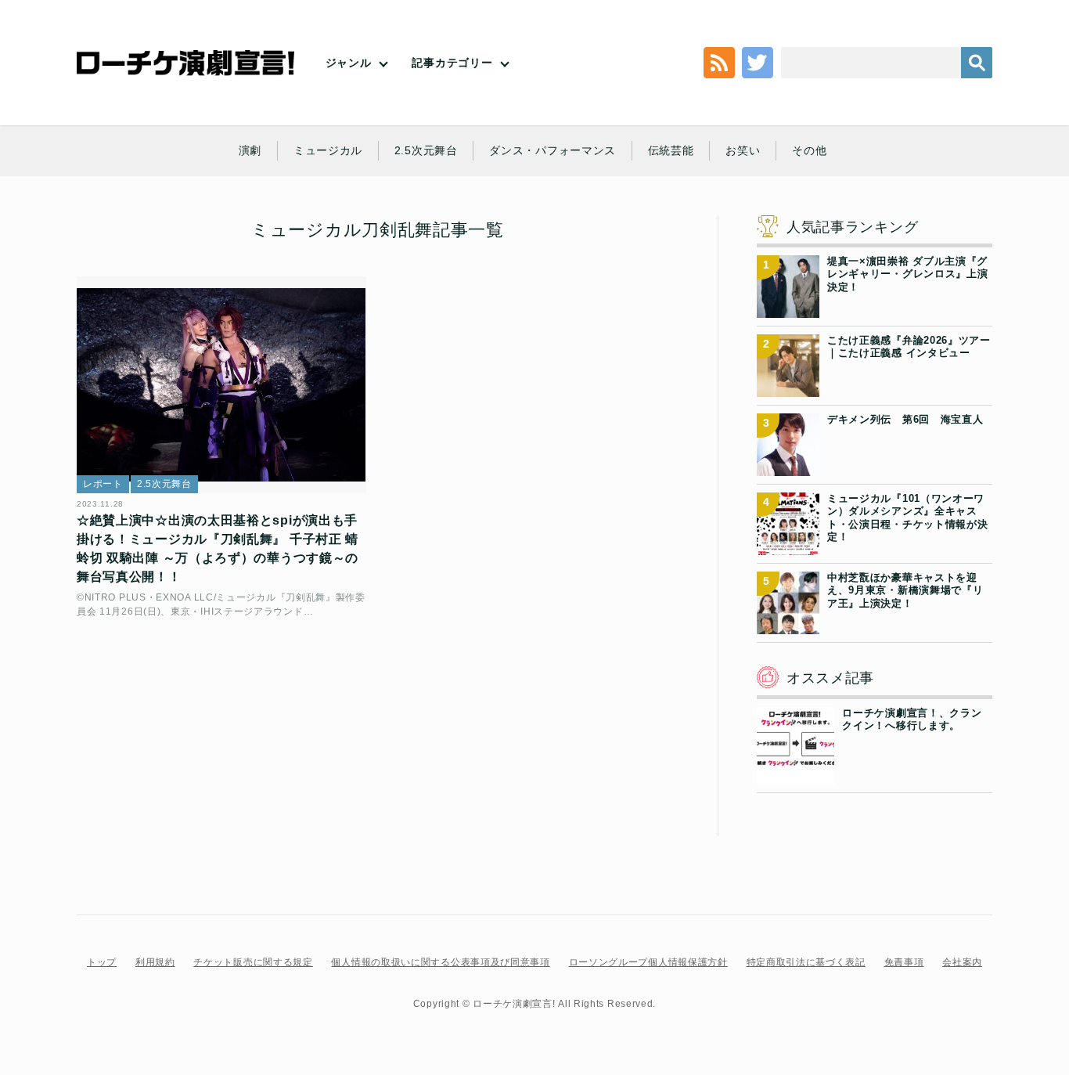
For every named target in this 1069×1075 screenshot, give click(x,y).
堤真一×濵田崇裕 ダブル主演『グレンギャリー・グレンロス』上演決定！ (907, 274)
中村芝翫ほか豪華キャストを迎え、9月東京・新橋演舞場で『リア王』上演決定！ (905, 590)
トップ (102, 962)
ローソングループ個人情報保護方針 (648, 962)
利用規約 (155, 962)
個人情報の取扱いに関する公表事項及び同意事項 (440, 962)
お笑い (742, 150)
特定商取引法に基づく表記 (806, 962)
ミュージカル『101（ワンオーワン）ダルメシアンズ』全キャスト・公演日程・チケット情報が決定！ (907, 517)
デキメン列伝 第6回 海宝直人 (905, 419)
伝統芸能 (671, 150)
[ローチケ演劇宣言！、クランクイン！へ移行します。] (795, 775)
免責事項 (904, 962)
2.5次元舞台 (426, 150)
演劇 (250, 150)
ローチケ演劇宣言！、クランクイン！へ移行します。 (911, 719)
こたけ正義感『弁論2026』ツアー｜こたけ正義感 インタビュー (909, 346)
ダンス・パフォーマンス (552, 150)
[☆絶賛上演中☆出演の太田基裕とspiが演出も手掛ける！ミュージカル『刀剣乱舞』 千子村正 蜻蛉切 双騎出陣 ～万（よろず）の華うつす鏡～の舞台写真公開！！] (221, 384)
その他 (809, 150)
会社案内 (962, 962)
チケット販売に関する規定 (252, 962)
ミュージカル (327, 150)
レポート (103, 483)
